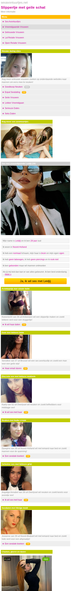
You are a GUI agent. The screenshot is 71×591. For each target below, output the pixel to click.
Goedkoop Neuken (14, 87)
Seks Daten (10, 113)
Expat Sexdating (12, 92)
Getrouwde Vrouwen (14, 32)
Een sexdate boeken (14, 456)
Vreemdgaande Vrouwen (16, 27)
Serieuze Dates (12, 108)
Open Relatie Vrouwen (15, 43)
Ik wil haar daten (12, 324)
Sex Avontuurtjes (13, 21)
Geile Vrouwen (12, 97)
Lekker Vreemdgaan (14, 103)
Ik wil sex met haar (13, 412)
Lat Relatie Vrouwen (14, 37)
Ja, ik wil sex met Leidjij (35, 281)
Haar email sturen (13, 368)
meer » (8, 274)
